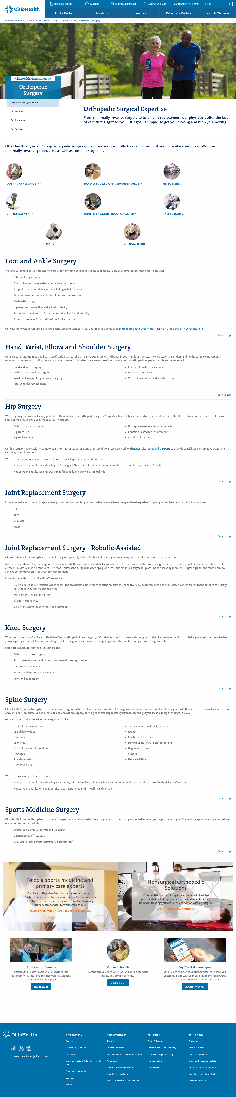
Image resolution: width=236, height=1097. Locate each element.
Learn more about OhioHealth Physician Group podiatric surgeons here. (161, 329)
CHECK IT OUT (118, 982)
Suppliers (70, 1078)
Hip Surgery (171, 184)
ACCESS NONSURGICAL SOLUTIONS (176, 909)
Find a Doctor (64, 13)
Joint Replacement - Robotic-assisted (109, 214)
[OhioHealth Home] (32, 1034)
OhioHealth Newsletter (76, 1071)
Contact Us (71, 1054)
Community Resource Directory (162, 1047)
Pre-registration (155, 1061)
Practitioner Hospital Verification (203, 1074)
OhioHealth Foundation (117, 1074)
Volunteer (70, 1084)
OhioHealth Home (14, 20)
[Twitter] (21, 1048)
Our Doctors (17, 111)
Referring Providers (197, 1080)
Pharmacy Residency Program (202, 1067)
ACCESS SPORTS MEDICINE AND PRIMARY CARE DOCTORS (60, 911)
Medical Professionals (199, 1054)
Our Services (17, 129)
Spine (48, 244)
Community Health (115, 1047)
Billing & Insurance (156, 1041)
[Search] (230, 3)
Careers (69, 1041)
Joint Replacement (18, 214)
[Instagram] (28, 1048)
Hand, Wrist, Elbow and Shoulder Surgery (113, 184)
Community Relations (76, 1047)
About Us (111, 1041)
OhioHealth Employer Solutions (121, 1067)
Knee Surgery (172, 214)
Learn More (41, 986)
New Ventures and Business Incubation (124, 1054)
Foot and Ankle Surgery (22, 184)
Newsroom (112, 1061)
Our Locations (18, 120)
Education (193, 1041)
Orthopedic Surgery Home (24, 102)
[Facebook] (13, 1048)
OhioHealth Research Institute (202, 1061)
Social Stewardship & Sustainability (123, 1080)
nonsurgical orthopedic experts (151, 448)
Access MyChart (195, 986)
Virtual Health (154, 1067)
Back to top (224, 335)
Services (140, 13)
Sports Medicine (134, 244)
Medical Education (197, 1047)
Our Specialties (68, 20)
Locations (102, 13)
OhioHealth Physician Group (42, 20)
